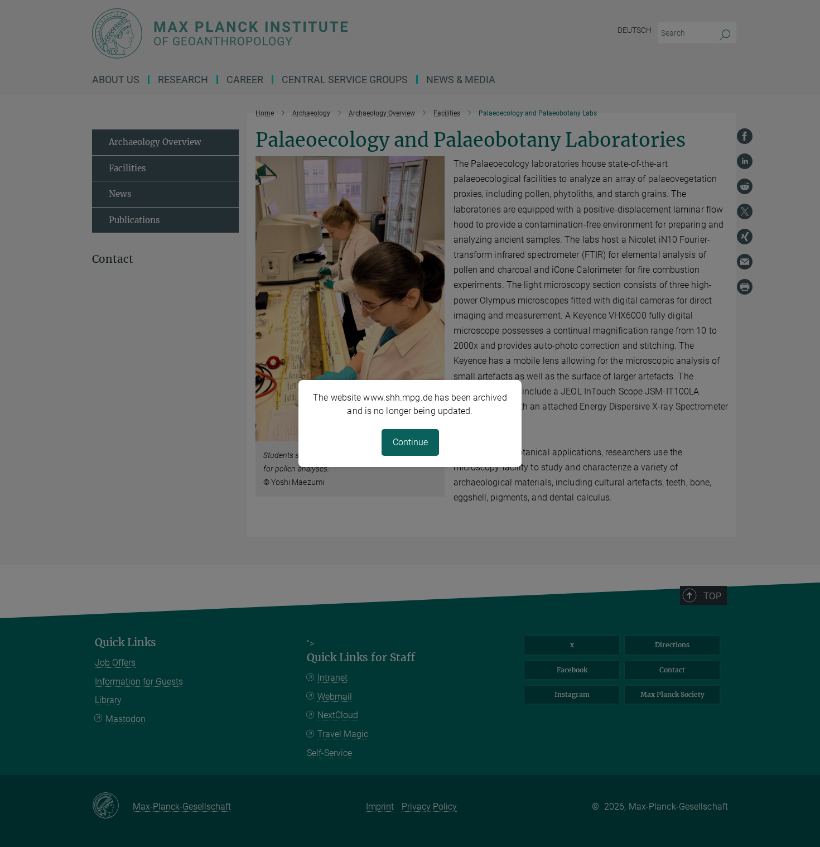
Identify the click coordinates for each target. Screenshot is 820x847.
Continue (410, 442)
